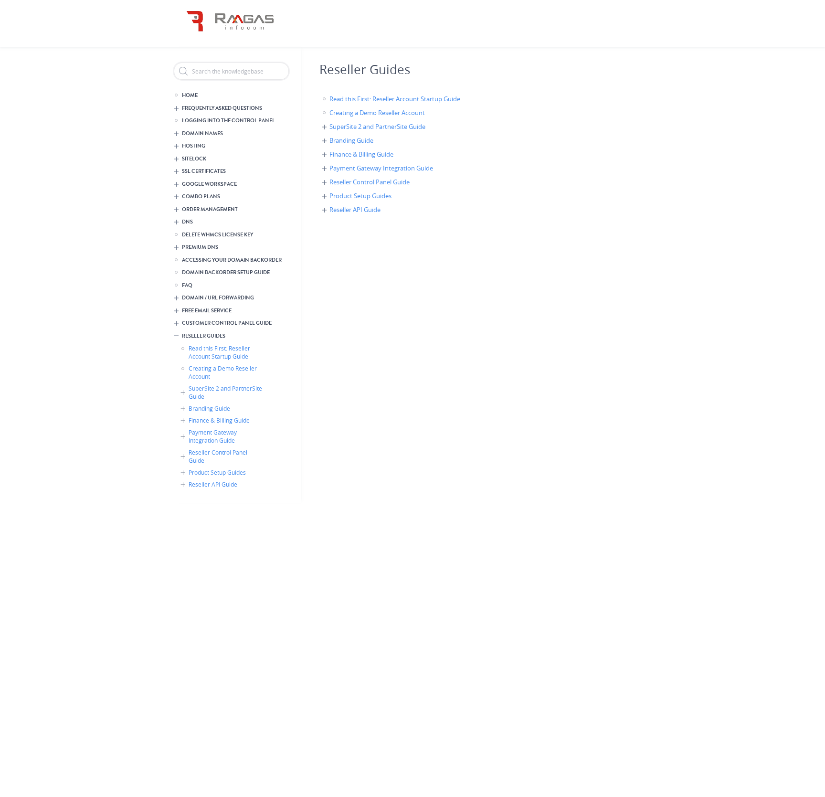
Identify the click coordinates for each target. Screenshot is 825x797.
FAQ (187, 285)
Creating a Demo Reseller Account (223, 372)
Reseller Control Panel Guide (218, 456)
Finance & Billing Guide (219, 420)
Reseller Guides (203, 336)
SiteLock (194, 158)
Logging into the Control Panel (228, 120)
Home (190, 95)
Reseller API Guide (213, 484)
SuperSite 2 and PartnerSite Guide (225, 392)
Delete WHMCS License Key (217, 234)
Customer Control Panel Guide (227, 323)
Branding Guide (209, 408)
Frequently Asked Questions (222, 108)
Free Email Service (207, 310)
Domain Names (202, 133)
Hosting (193, 145)
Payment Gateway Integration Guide (213, 436)
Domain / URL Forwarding (218, 297)
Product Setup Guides (217, 472)
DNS (187, 221)
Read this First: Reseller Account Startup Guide (219, 352)
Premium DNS (200, 247)
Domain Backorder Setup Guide (226, 272)
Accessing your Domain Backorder (232, 260)
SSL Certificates (204, 171)
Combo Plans (201, 196)
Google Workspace (209, 184)
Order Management (210, 209)
